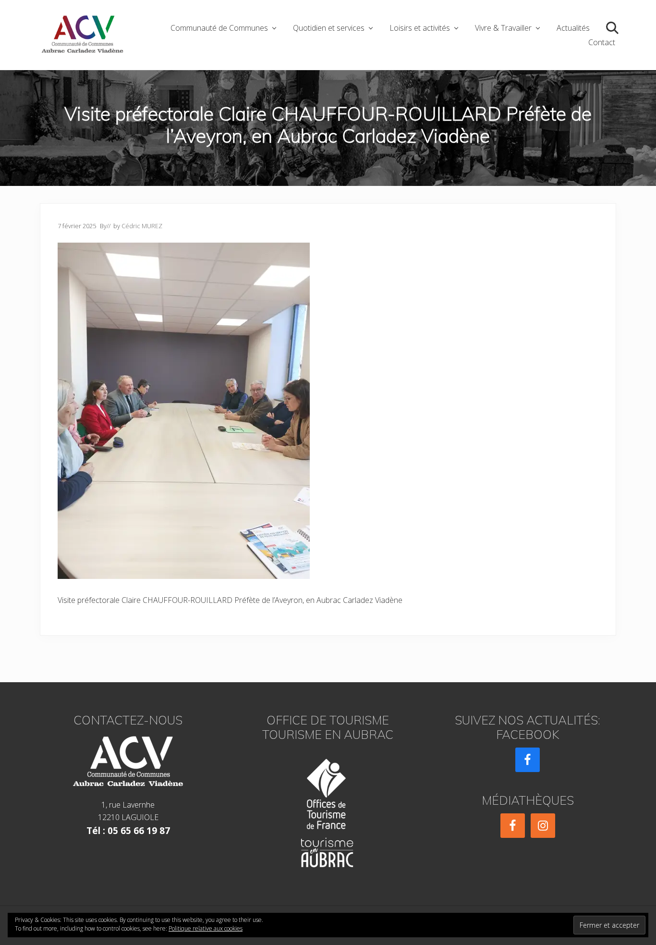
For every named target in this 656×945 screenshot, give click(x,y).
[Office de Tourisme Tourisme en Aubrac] (328, 810)
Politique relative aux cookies (206, 928)
